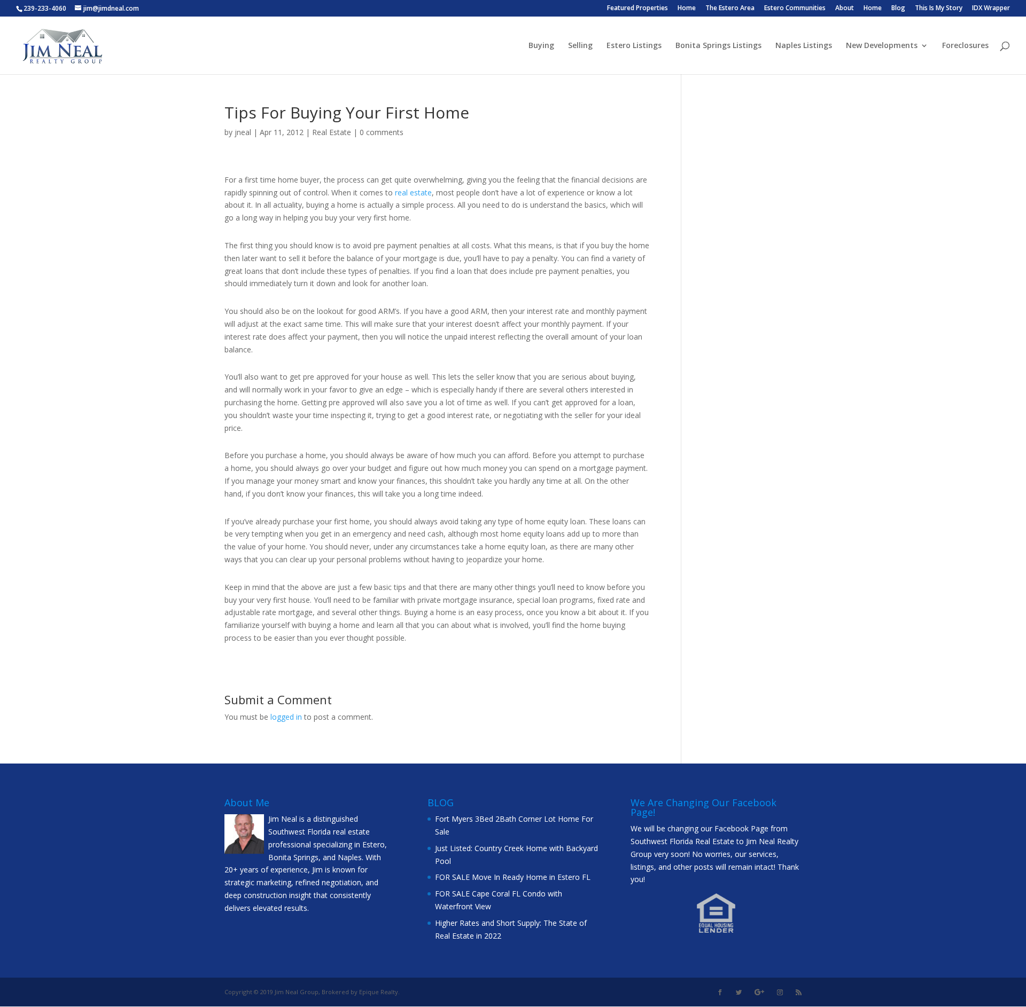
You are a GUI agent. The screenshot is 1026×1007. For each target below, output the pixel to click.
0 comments (381, 132)
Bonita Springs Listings (718, 46)
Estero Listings (634, 46)
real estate (413, 192)
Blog (898, 8)
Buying (541, 46)
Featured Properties (637, 8)
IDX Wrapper (991, 8)
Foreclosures (965, 46)
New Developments (882, 46)
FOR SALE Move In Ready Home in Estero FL (512, 877)
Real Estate (331, 132)
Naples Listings (803, 46)
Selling (580, 46)
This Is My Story (938, 8)
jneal (243, 132)
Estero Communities (795, 8)
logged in (286, 717)
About (844, 8)
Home (687, 8)
